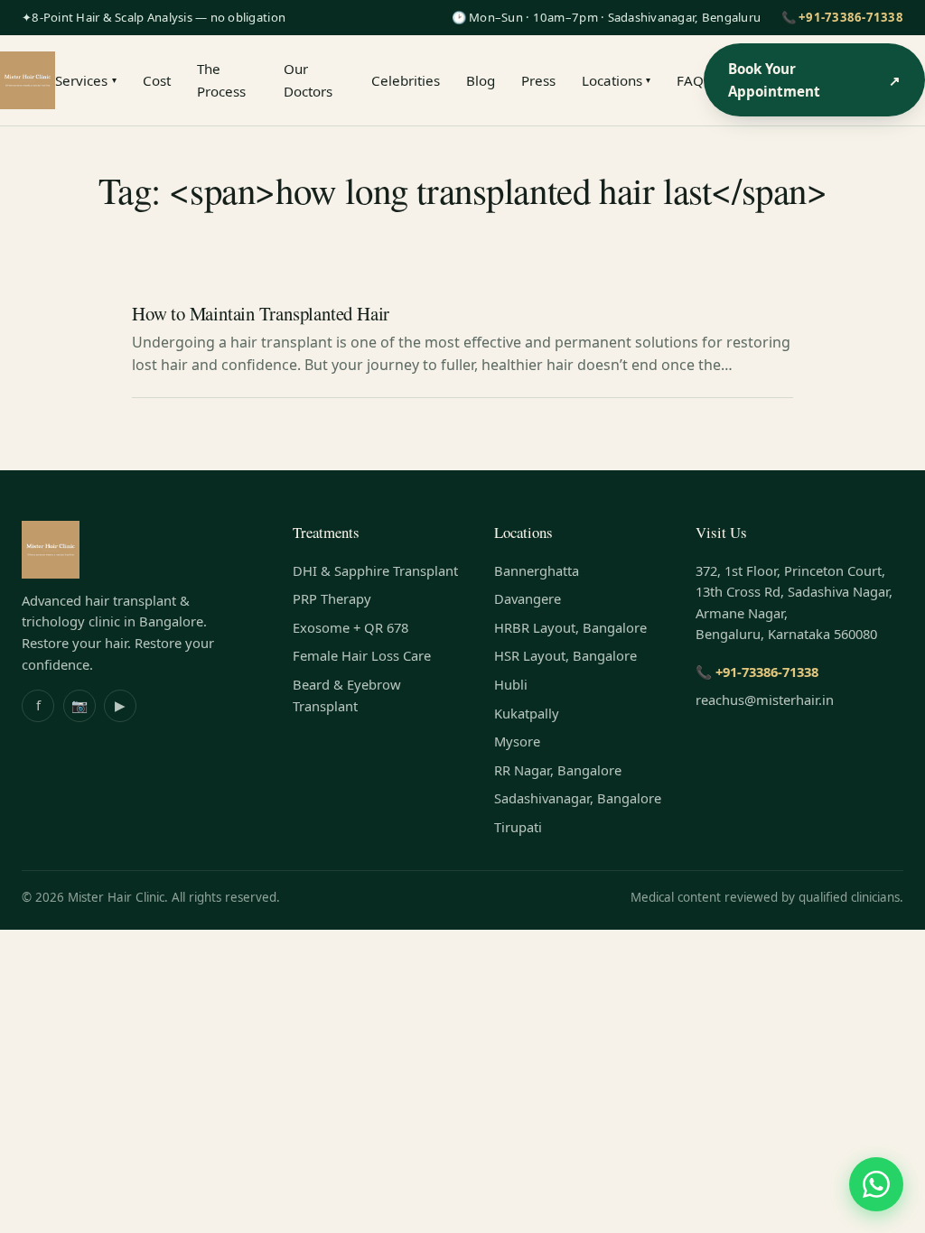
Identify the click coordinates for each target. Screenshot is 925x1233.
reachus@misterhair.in (765, 700)
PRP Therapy (332, 598)
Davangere (527, 598)
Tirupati (518, 827)
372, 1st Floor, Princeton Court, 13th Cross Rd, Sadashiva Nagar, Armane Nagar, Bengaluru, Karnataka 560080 (794, 602)
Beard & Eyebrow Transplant (347, 695)
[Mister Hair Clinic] (27, 80)
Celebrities (405, 80)
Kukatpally (526, 713)
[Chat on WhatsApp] (876, 1184)
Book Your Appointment (815, 79)
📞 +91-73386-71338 (842, 17)
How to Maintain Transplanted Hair (260, 313)
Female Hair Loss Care (362, 655)
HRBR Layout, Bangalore (570, 627)
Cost (157, 80)
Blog (480, 80)
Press (538, 80)
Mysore (517, 741)
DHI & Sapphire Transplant (375, 570)
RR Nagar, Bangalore (557, 770)
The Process (221, 79)
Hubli (511, 684)
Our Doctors (308, 79)
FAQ (690, 80)
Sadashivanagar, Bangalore (577, 798)
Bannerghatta (536, 570)
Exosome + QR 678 (350, 627)
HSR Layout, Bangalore (565, 655)
